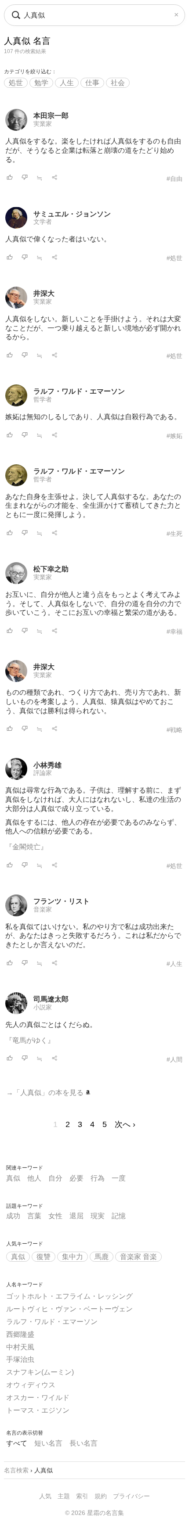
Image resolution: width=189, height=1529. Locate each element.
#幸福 (174, 631)
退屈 (76, 1216)
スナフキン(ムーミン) (40, 1372)
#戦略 (174, 729)
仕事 (92, 82)
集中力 (72, 1256)
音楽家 (42, 909)
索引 (82, 1496)
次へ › (125, 1124)
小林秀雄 (47, 765)
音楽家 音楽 (138, 1256)
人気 (45, 1496)
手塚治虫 (20, 1359)
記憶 (119, 1216)
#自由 (174, 178)
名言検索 (16, 1470)
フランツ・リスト (61, 901)
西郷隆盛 (20, 1334)
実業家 (42, 123)
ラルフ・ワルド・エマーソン (79, 391)
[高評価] (10, 178)
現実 (98, 1216)
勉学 (41, 82)
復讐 (43, 1256)
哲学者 (42, 399)
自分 (55, 1178)
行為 (98, 1178)
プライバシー (131, 1496)
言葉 (34, 1216)
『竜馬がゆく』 (30, 1040)
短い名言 (48, 1443)
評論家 (42, 772)
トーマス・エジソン (37, 1410)
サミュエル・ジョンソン (72, 214)
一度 (119, 1178)
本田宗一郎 (51, 115)
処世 (16, 82)
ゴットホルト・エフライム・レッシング (69, 1296)
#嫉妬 (174, 435)
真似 (13, 1178)
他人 (34, 1178)
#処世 (174, 258)
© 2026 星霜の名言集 (94, 1512)
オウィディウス (30, 1385)
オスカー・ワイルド (37, 1397)
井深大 (44, 293)
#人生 (174, 963)
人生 (67, 82)
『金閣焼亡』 (26, 847)
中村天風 (20, 1347)
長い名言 (83, 1443)
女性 (55, 1216)
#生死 (174, 533)
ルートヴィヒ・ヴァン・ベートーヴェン (69, 1309)
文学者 (42, 221)
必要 (76, 1178)
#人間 (174, 1059)
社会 (118, 82)
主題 (64, 1496)
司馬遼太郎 (51, 999)
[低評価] (25, 178)
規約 (100, 1496)
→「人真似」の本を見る (45, 1092)
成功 (13, 1216)
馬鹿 (101, 1256)
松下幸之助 (51, 569)
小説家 (42, 1007)
